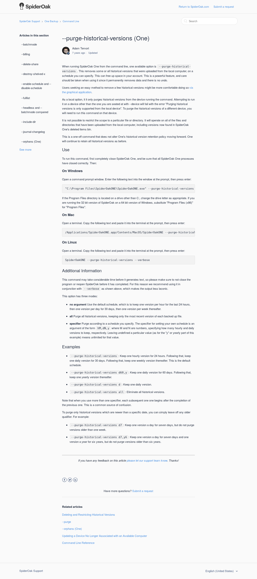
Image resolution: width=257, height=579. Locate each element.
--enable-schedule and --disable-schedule (36, 86)
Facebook (64, 480)
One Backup (51, 21)
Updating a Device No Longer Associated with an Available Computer (104, 536)
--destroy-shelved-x (33, 74)
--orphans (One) (31, 141)
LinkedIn (75, 480)
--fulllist (25, 98)
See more (25, 149)
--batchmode (29, 44)
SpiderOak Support (29, 21)
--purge (66, 522)
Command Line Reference (78, 543)
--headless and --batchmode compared (34, 110)
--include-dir (28, 122)
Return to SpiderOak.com (194, 6)
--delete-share (29, 64)
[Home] (35, 8)
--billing (25, 54)
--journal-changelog (33, 132)
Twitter (70, 480)
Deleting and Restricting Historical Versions (88, 514)
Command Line (71, 21)
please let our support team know (147, 460)
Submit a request (224, 6)
